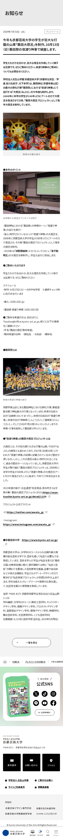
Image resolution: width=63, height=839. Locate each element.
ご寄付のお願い (45, 780)
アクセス (51, 765)
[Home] (5, 661)
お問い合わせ (31, 765)
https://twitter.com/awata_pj (25, 512)
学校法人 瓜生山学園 (18, 780)
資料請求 (12, 765)
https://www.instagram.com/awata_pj (27, 524)
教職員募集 (43, 787)
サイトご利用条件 (16, 787)
